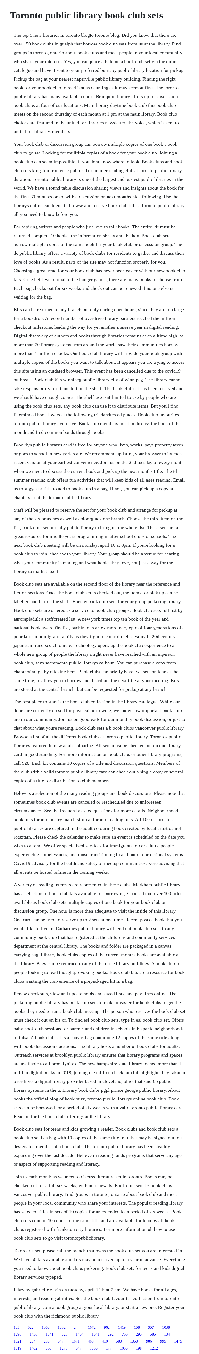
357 (151, 1327)
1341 (49, 1334)
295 (139, 1334)
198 (139, 1348)
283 (47, 1341)
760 (125, 1334)
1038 (166, 1327)
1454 (79, 1334)
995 (163, 1341)
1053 (46, 1327)
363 (48, 1348)
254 (32, 1341)
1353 (134, 1341)
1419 (122, 1327)
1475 (178, 1341)
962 (107, 1327)
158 (137, 1327)
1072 (92, 1327)
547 (61, 1341)
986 (149, 1341)
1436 (33, 1334)
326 (64, 1334)
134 (167, 1334)
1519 (17, 1348)
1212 (154, 1348)
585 (153, 1334)
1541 (96, 1334)
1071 (76, 1341)
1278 (63, 1348)
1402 (33, 1348)
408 (91, 1341)
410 (105, 1341)
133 (16, 1327)
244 (77, 1327)
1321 (17, 1341)
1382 (62, 1327)
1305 (94, 1348)
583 (119, 1341)
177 (109, 1348)
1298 (17, 1334)
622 (30, 1327)
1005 (124, 1348)
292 (111, 1334)
